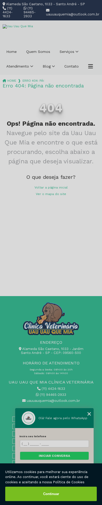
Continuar (51, 494)
